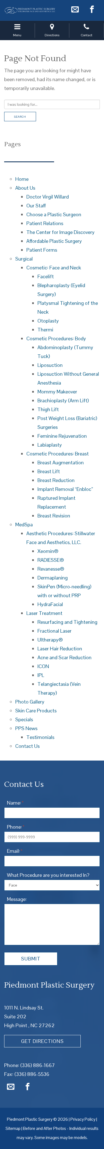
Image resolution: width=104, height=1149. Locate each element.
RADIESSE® (50, 560)
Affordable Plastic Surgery (54, 241)
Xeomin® (48, 551)
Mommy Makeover (57, 391)
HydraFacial (50, 604)
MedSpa (24, 524)
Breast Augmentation (60, 462)
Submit (30, 958)
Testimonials (40, 737)
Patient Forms (41, 250)
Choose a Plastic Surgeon (53, 214)
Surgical (24, 259)
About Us (25, 188)
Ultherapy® (50, 640)
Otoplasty (48, 321)
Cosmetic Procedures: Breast (57, 453)
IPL (40, 675)
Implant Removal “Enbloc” (65, 489)
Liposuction (50, 365)
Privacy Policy (82, 1119)
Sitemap (13, 1128)
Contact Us (27, 746)
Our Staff (36, 205)
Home (22, 179)
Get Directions (42, 1041)
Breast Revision (53, 515)
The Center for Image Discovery (60, 232)
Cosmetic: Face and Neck (53, 267)
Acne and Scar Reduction (64, 657)
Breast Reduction (56, 480)
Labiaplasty (49, 445)
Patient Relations (44, 223)
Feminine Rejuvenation (62, 436)
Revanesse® (50, 569)
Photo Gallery (29, 702)
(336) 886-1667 (37, 1065)
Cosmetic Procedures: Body (56, 338)
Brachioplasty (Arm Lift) (63, 400)
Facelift (45, 276)
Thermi (45, 329)
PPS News (26, 728)
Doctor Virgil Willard (47, 197)
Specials (24, 719)
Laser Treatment (44, 613)
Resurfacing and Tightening (67, 622)
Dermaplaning (52, 577)
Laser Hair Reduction (59, 648)
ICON (43, 666)
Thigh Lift (48, 409)
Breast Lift (48, 471)
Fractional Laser (54, 631)
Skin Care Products (36, 710)
